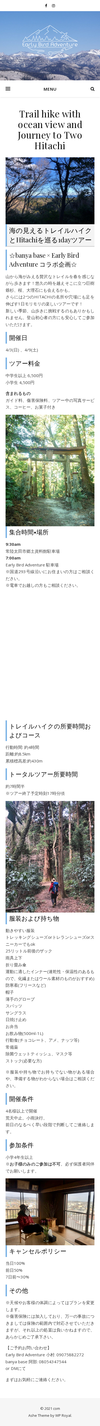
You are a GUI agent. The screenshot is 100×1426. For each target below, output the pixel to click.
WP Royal (63, 1415)
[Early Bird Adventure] (50, 42)
